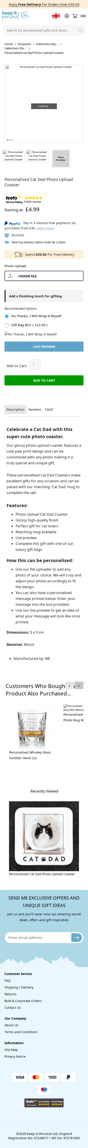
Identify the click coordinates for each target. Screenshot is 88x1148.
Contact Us (13, 1007)
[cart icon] (74, 16)
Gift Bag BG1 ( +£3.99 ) (29, 325)
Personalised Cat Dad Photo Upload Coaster (42, 874)
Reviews (34, 409)
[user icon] (66, 16)
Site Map (11, 1050)
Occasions (24, 44)
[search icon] (81, 30)
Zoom (11, 140)
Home (9, 44)
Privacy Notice (15, 1056)
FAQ (8, 980)
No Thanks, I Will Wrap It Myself (36, 316)
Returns (10, 994)
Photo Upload (15, 266)
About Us (11, 1025)
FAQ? (49, 409)
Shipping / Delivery (19, 987)
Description (15, 409)
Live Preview (44, 346)
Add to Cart (44, 380)
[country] (56, 16)
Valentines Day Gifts (47, 44)
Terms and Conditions (21, 1032)
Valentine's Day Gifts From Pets (16, 48)
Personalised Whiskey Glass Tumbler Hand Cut (30, 755)
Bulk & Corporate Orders (23, 1001)
